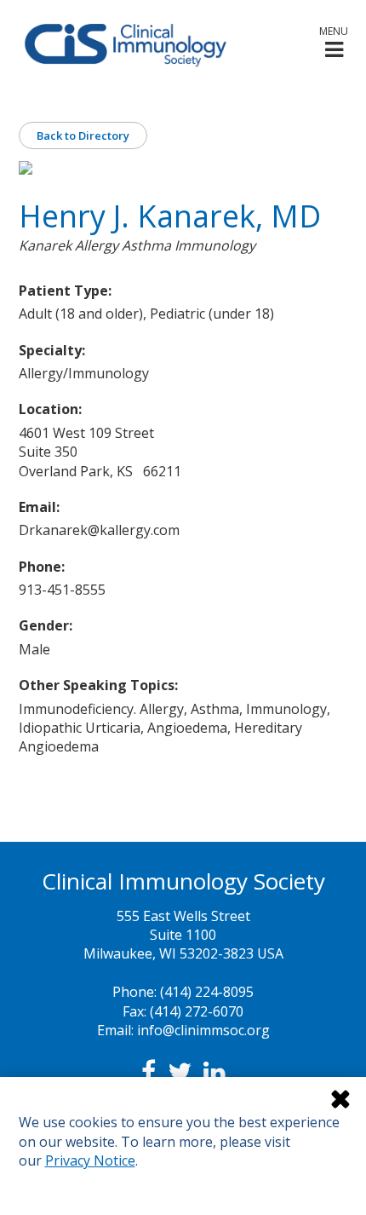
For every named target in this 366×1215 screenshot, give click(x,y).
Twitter (179, 1072)
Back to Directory (83, 135)
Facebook (148, 1072)
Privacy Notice (90, 1160)
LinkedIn (214, 1072)
